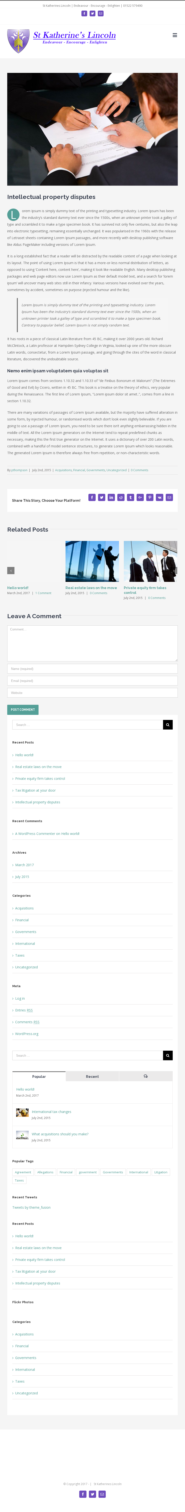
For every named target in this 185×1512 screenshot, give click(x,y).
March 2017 (24, 865)
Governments (95, 470)
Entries (24, 1010)
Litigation (160, 1172)
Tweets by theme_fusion (31, 1207)
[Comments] (145, 1076)
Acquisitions (63, 470)
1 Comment (43, 593)
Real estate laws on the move (91, 588)
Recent (92, 1077)
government (88, 1172)
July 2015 (22, 876)
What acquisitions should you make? (60, 1134)
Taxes (20, 955)
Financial (79, 470)
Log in (20, 998)
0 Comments (139, 470)
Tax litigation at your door (35, 790)
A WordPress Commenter (35, 833)
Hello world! (17, 588)
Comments (27, 1022)
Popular (39, 1077)
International (25, 943)
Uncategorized (116, 470)
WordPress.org (26, 1033)
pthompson (19, 470)
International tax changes (51, 1111)
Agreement (23, 1172)
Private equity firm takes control (40, 778)
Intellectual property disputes (37, 802)
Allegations (45, 1172)
